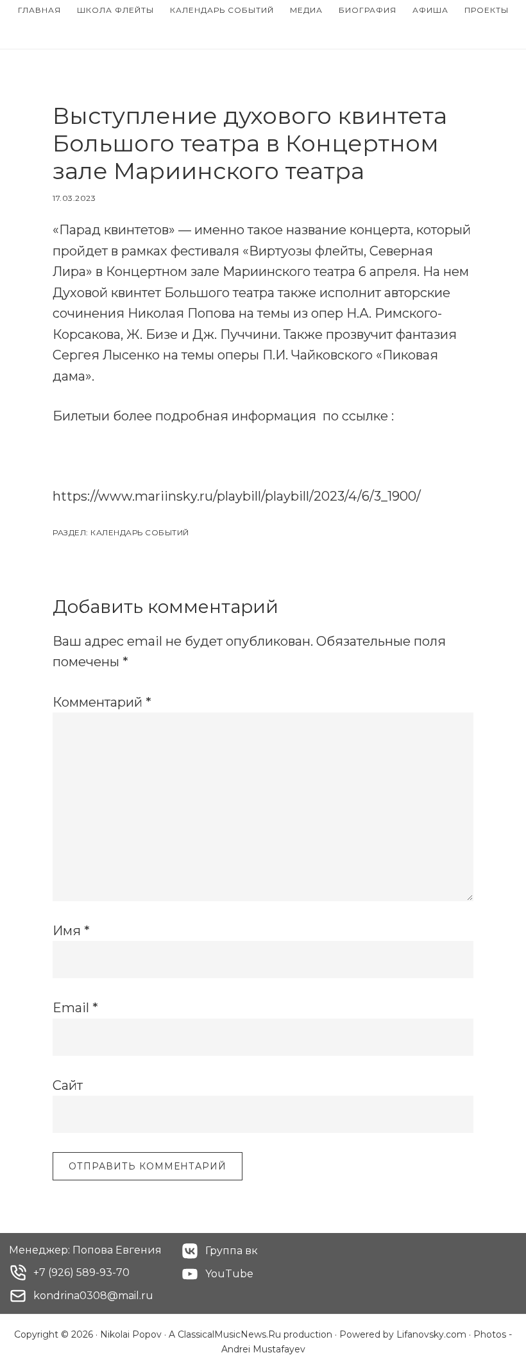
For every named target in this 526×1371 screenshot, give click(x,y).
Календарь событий (139, 532)
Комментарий (102, 702)
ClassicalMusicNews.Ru (229, 1334)
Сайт (68, 1085)
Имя (71, 930)
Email (75, 1007)
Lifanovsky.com (431, 1334)
